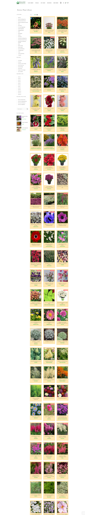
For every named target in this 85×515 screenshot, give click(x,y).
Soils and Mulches (21, 48)
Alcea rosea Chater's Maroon (49, 109)
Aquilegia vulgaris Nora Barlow (62, 284)
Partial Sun (20, 68)
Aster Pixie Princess (62, 398)
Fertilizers (20, 25)
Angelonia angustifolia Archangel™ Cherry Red (36, 264)
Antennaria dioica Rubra (49, 264)
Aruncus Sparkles (49, 361)
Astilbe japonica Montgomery (49, 456)
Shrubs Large (20, 45)
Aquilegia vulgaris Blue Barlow (36, 284)
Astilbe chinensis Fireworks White (62, 437)
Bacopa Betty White (36, 514)
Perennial (20, 36)
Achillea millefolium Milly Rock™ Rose (49, 31)
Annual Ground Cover (22, 20)
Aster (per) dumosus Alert (49, 417)
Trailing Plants (21, 50)
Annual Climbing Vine (22, 19)
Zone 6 (19, 84)
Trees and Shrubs (21, 53)
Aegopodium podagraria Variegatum (36, 89)
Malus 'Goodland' (25, 122)
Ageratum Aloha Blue (49, 88)
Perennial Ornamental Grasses (22, 42)
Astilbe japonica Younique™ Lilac (35, 476)
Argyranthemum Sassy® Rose (49, 323)
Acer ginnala (36, 30)
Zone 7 (19, 86)
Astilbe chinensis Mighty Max (36, 456)
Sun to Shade (20, 71)
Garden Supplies (21, 28)
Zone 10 (19, 91)
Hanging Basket (21, 30)
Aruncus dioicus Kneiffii (49, 379)
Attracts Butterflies (21, 99)
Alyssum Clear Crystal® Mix (62, 187)
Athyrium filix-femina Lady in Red (49, 495)
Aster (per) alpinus (36, 416)
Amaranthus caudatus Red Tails (62, 207)
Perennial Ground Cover (22, 39)
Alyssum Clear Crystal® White (49, 207)
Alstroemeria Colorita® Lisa (62, 168)
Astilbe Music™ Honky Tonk (49, 437)
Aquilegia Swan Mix (62, 263)
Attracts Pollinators (21, 102)
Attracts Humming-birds (22, 101)
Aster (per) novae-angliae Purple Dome (62, 417)
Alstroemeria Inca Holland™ (62, 148)
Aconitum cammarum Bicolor (35, 70)
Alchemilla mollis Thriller (62, 128)
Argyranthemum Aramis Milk (62, 303)
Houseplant (20, 33)
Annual (19, 17)
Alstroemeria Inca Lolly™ (36, 168)
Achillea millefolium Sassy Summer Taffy (35, 50)
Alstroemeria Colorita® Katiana (49, 168)
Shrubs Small (20, 47)
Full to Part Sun (21, 65)
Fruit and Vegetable (21, 27)
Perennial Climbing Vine (22, 38)
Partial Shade (20, 66)
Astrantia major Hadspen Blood (62, 476)
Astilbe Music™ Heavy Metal (35, 437)
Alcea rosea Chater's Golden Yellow (35, 109)
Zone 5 (19, 83)
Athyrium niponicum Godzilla (62, 495)
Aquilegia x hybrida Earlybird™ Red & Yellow (36, 303)
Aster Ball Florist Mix (49, 398)
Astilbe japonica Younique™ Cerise (62, 456)
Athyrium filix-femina (36, 494)
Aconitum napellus (49, 69)
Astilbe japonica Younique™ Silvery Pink (49, 476)
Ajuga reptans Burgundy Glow (62, 89)
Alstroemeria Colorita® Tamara (49, 187)
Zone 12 (19, 94)
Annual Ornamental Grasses (23, 22)
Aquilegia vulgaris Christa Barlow (49, 284)
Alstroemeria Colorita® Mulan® (36, 187)
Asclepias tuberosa (62, 379)
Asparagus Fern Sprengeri (35, 399)
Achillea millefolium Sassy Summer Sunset (62, 31)
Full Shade (20, 60)
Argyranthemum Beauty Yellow (36, 323)
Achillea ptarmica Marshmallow (49, 50)
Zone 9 (19, 89)
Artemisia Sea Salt (49, 341)
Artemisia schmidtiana (62, 341)
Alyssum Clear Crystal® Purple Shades (36, 207)
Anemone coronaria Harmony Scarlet (35, 245)
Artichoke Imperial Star (36, 361)
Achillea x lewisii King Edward (62, 50)
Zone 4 (19, 81)
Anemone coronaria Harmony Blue (49, 225)
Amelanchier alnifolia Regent (36, 225)
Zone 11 (19, 92)
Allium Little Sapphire (35, 147)
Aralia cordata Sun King (49, 303)
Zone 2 (19, 78)
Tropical (19, 55)
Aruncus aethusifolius (62, 361)
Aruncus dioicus (35, 379)
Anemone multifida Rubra (62, 245)
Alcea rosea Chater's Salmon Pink (62, 109)
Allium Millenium (49, 147)
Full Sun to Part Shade (22, 63)
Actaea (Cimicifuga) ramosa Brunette (62, 70)
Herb (19, 31)
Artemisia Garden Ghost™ (36, 342)
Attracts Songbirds (21, 104)
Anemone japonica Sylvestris (49, 245)
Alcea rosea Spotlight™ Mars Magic (49, 128)
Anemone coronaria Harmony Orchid (62, 225)
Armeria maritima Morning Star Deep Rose (62, 323)
